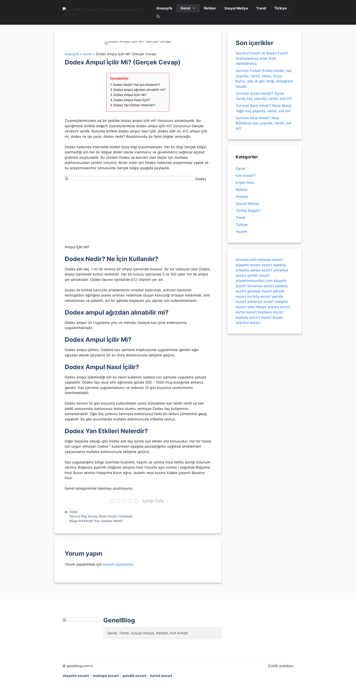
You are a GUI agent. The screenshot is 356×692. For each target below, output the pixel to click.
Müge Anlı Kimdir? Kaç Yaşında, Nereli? (96, 521)
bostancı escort (270, 312)
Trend (261, 8)
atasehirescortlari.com (254, 281)
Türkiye (280, 8)
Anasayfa (164, 8)
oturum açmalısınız (118, 564)
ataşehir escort (248, 265)
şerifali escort (258, 275)
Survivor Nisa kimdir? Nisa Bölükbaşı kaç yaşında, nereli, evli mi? (263, 123)
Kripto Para (245, 183)
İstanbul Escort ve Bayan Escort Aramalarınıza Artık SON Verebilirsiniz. (262, 58)
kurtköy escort (259, 296)
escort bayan (272, 317)
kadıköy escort (248, 317)
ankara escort (279, 307)
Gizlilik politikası (280, 666)
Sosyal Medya (236, 8)
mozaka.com (246, 260)
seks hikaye (257, 307)
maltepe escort (270, 260)
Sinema (242, 197)
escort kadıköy (274, 265)
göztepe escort (259, 291)
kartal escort (246, 312)
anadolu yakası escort (254, 270)
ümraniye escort (260, 286)
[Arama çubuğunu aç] (158, 16)
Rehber (210, 8)
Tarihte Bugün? (248, 211)
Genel (185, 8)
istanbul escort (248, 323)
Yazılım (241, 232)
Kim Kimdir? (246, 176)
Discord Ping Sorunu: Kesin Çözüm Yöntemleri (101, 516)
